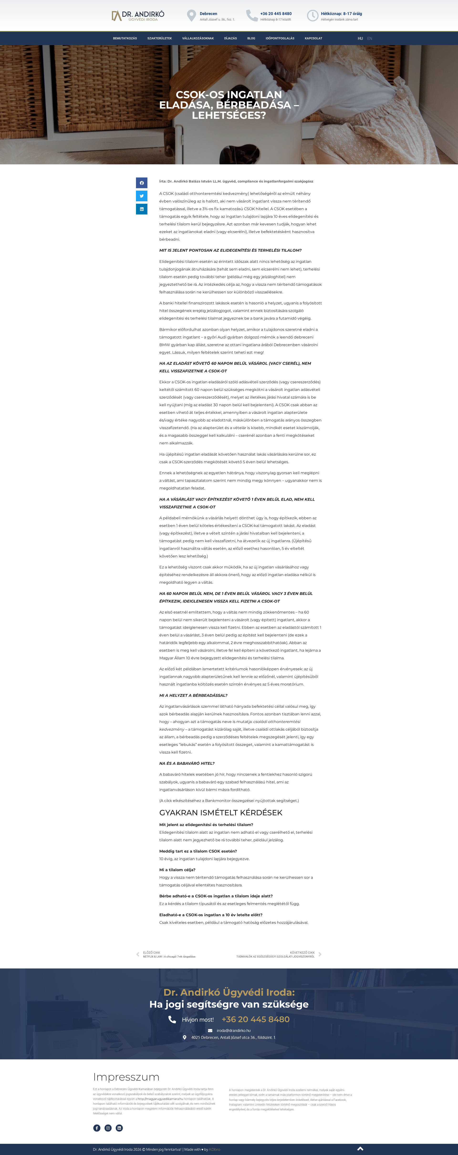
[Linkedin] (119, 1128)
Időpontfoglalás (280, 38)
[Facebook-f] (97, 1128)
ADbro (214, 1149)
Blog (251, 38)
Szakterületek (159, 38)
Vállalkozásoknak (198, 38)
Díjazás (230, 38)
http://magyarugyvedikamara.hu (160, 1099)
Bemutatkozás (125, 38)
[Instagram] (108, 1128)
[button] (141, 182)
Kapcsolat (313, 38)
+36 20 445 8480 (276, 13)
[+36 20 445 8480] (252, 15)
